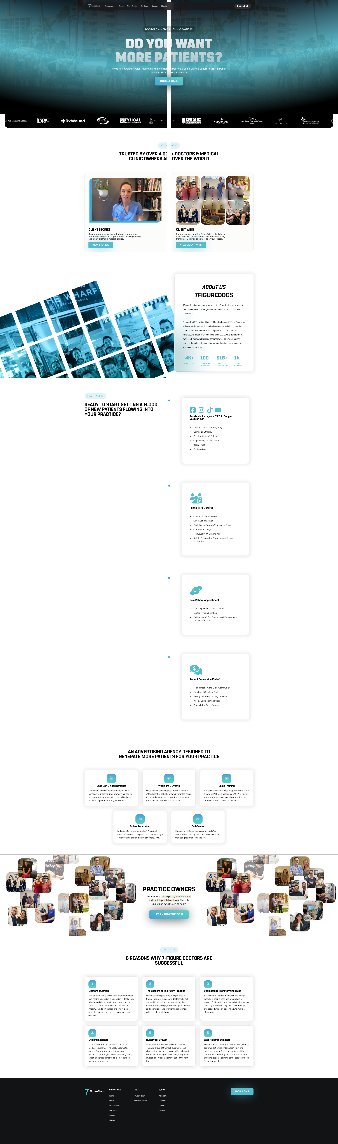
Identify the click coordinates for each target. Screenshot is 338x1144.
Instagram (163, 1096)
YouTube (162, 1111)
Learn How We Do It (169, 914)
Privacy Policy (139, 1096)
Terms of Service (140, 1101)
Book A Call (169, 81)
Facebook (162, 1101)
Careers (155, 6)
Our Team (144, 6)
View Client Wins (191, 245)
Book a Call (242, 6)
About (121, 6)
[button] (110, 6)
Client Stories (132, 6)
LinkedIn (162, 1106)
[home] (94, 6)
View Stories (100, 245)
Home (111, 1096)
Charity (164, 6)
